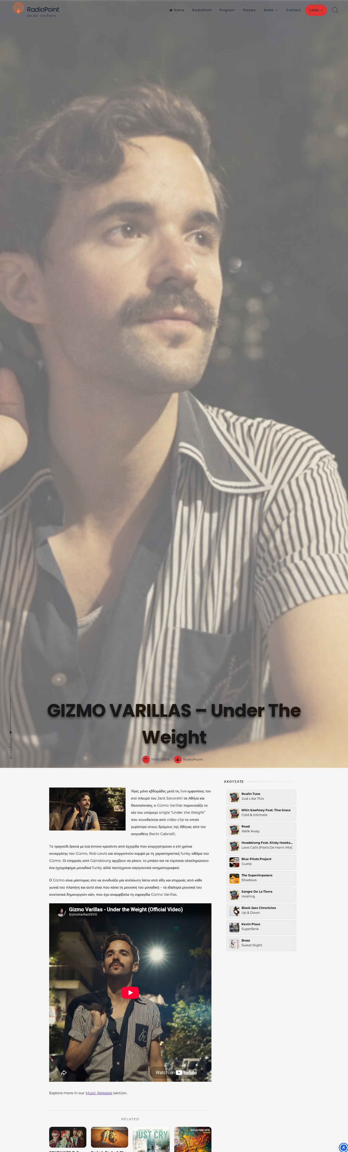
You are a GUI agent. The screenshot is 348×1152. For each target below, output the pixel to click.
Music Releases (99, 1093)
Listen (314, 10)
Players (249, 10)
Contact (293, 10)
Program (227, 10)
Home (179, 10)
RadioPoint (43, 9)
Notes (269, 10)
